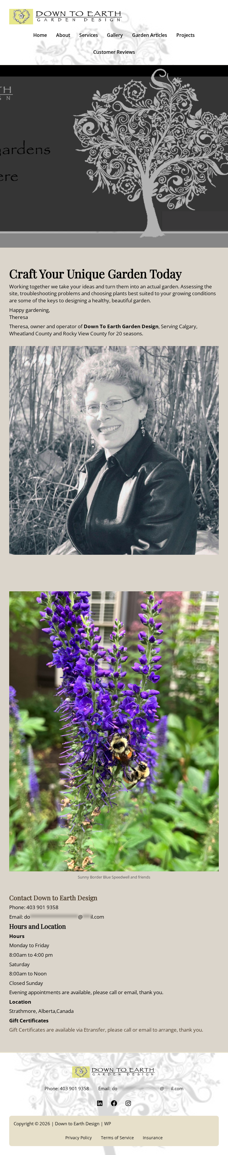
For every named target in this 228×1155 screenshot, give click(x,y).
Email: (56, 916)
